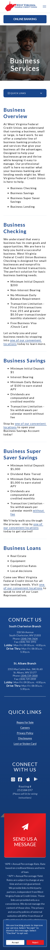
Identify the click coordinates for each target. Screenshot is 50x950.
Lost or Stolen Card (25, 743)
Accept (15, 942)
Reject (35, 942)
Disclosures (25, 738)
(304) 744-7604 (29, 638)
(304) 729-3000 (29, 675)
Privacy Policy (25, 733)
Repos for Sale (25, 722)
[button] (25, 19)
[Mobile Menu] (44, 6)
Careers (25, 727)
